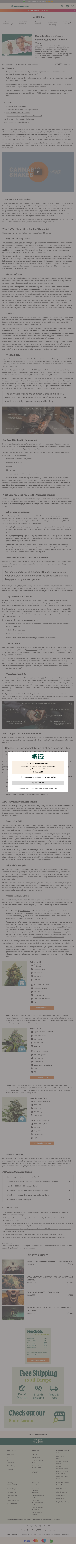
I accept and (39, 777)
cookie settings (35, 777)
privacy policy (50, 777)
